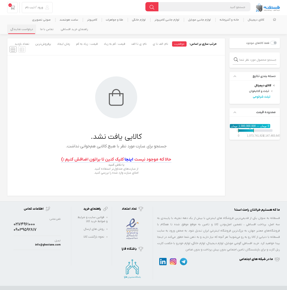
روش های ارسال (94, 229)
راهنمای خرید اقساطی (74, 29)
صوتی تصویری (41, 20)
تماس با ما (47, 29)
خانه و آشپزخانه (229, 20)
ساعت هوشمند (68, 20)
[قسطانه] (268, 7)
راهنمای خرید (92, 209)
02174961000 (24, 224)
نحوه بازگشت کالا (94, 237)
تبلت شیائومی (261, 97)
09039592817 (25, 230)
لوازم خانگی (139, 20)
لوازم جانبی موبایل (199, 20)
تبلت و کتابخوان (259, 91)
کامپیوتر (92, 20)
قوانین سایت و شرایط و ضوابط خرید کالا (93, 219)
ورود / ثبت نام (34, 7)
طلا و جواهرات (114, 20)
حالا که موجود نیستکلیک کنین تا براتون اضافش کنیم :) (116, 159)
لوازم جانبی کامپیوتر (166, 20)
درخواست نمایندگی (21, 29)
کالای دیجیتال (256, 20)
